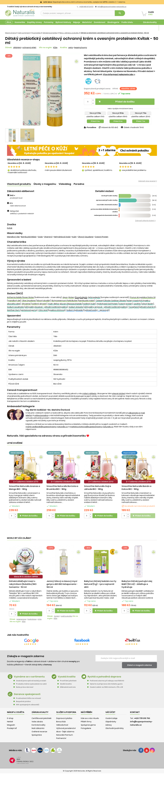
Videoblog (65, 184)
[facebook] (141, 750)
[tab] (19, 184)
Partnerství (61, 738)
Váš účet (110, 712)
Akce (9, 22)
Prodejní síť (12, 728)
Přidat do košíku (117, 101)
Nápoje (76, 22)
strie (40, 619)
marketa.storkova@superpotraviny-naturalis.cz (91, 426)
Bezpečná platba (23, 701)
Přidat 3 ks (95, 121)
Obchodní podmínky (114, 728)
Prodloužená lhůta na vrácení (28, 698)
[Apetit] (33, 750)
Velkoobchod (62, 725)
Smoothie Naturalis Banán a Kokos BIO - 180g (136, 488)
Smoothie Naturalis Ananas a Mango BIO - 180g (24, 488)
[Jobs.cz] (40, 750)
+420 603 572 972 (86, 7)
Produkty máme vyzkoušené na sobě (31, 684)
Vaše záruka (37, 721)
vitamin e (48, 236)
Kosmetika (20, 22)
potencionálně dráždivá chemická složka (104, 210)
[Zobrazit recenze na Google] (31, 641)
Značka (11, 224)
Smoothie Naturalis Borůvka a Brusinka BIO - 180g (62, 488)
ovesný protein (101, 236)
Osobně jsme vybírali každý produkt (31, 681)
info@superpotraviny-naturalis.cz (112, 7)
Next (76, 90)
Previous (9, 90)
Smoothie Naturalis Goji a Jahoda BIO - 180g (97, 488)
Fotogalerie (86, 728)
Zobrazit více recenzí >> (147, 181)
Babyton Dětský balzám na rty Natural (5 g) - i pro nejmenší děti (100, 584)
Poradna (79, 184)
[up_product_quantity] (15, 514)
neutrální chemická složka (107, 205)
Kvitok (9, 228)
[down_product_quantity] (15, 517)
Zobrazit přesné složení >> (145, 220)
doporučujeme (129, 453)
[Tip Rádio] (52, 750)
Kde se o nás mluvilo (90, 718)
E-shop (10, 718)
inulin (74, 236)
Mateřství (87, 22)
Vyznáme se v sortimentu (29, 676)
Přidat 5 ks (118, 121)
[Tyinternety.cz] (59, 750)
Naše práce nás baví (24, 687)
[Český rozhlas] (27, 750)
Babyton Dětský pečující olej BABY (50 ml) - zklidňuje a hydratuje (137, 584)
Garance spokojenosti (27, 694)
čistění (56, 616)
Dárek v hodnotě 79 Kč (134, 127)
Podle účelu (127, 22)
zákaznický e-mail (136, 413)
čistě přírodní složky (109, 196)
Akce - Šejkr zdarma (65, 731)
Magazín (152, 28)
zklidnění (17, 47)
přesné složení (118, 393)
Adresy (108, 725)
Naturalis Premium (64, 735)
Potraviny (48, 22)
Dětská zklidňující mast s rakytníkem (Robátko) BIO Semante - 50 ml (23, 584)
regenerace (21, 619)
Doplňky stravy (34, 22)
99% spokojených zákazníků (27, 705)
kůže (55, 47)
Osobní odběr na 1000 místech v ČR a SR (106, 687)
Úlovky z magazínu (45, 184)
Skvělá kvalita (66, 684)
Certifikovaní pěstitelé (41, 718)
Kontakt (135, 712)
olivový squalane (85, 236)
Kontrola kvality (38, 725)
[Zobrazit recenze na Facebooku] (82, 641)
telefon (29, 415)
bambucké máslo (28, 236)
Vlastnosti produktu (19, 184)
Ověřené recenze (39, 731)
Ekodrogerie (113, 22)
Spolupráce (37, 735)
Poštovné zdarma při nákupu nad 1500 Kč (107, 681)
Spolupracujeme (88, 725)
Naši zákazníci (38, 728)
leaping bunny (80, 47)
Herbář (10, 721)
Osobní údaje (111, 718)
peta (70, 47)
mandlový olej (13, 236)
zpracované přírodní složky (106, 200)
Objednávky (110, 721)
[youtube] (146, 750)
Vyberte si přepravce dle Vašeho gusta (106, 684)
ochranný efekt (29, 47)
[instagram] (152, 750)
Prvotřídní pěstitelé (68, 681)
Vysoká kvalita (66, 676)
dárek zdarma (16, 453)
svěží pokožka (66, 616)
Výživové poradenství (66, 728)
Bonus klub (61, 721)
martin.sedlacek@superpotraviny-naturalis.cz (47, 426)
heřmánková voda (62, 236)
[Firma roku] (82, 760)
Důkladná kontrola (68, 687)
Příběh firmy (86, 721)
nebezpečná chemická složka (105, 215)
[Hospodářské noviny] (46, 750)
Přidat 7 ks (140, 121)
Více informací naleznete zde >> (119, 74)
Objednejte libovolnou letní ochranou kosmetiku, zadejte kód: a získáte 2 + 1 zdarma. (84, 2)
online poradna (41, 415)
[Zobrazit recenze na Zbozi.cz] (132, 641)
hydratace (32, 619)
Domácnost (99, 22)
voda (40, 236)
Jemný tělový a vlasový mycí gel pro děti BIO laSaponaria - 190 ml (62, 584)
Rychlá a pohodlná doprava (104, 676)
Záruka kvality (150, 22)
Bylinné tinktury (63, 22)
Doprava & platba (64, 718)
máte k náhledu (89, 393)
